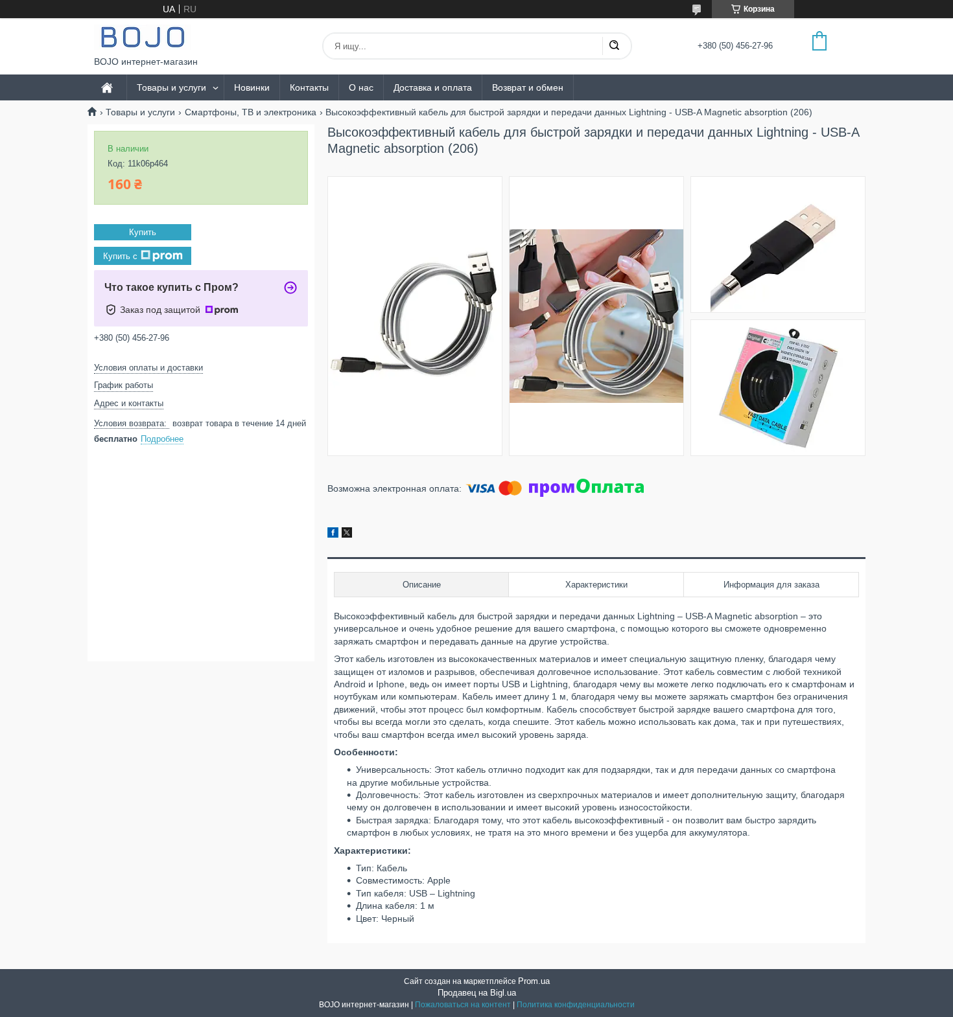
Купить (142, 232)
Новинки (252, 87)
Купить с (120, 256)
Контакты (309, 87)
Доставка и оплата (433, 87)
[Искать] (614, 46)
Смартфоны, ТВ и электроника (250, 112)
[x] (347, 534)
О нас (361, 87)
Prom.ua (534, 981)
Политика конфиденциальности (576, 1004)
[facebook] (332, 534)
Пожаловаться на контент (463, 1004)
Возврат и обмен (527, 87)
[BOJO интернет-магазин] (142, 37)
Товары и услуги (171, 87)
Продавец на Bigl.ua (477, 993)
